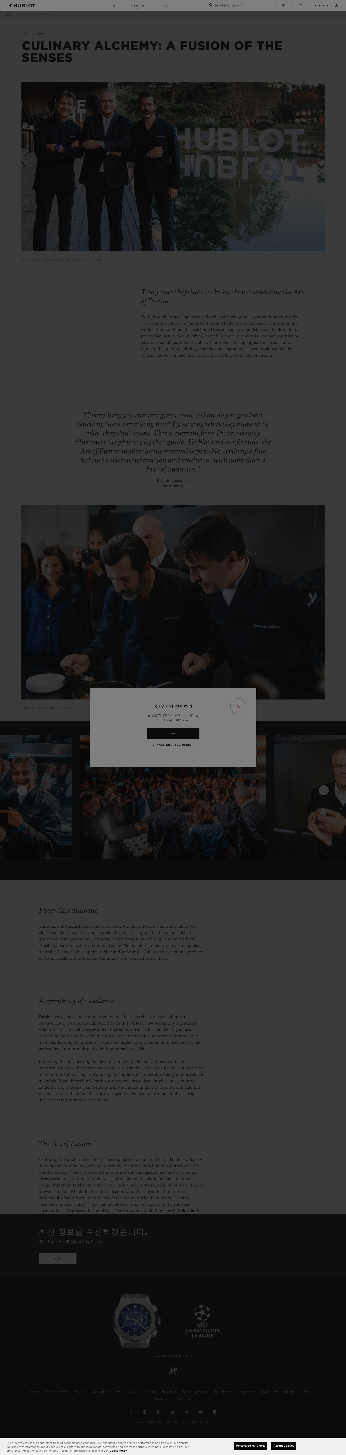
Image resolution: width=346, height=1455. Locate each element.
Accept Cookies (284, 1445)
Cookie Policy (118, 1451)
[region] (173, 1446)
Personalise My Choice (251, 1445)
